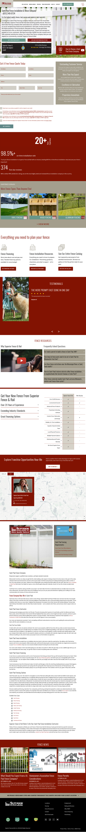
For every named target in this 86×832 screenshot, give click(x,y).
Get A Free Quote (68, 4)
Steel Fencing (16, 703)
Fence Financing (69, 811)
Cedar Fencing (16, 708)
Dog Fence (15, 718)
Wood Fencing (45, 217)
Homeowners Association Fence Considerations (41, 777)
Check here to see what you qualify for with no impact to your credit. (17, 108)
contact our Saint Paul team (42, 732)
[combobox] (27, 88)
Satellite (4, 474)
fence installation (17, 644)
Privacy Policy (48, 120)
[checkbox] (1, 108)
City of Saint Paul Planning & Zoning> (64, 554)
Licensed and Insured (54, 402)
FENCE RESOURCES (46, 4)
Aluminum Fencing (73, 217)
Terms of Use (71, 828)
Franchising (67, 814)
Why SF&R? (67, 809)
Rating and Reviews (69, 806)
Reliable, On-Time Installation (53, 422)
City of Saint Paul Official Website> (63, 548)
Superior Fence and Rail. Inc (11, 828)
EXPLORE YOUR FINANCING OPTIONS (39, 40)
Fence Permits (63, 775)
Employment (68, 803)
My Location (25, 4)
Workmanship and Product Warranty (53, 440)
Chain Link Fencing (17, 705)
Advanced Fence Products (53, 406)
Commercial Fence (17, 720)
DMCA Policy (78, 828)
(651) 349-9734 (9, 13)
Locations (47, 803)
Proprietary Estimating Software (54, 411)
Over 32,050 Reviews (55, 399)
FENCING (39, 4)
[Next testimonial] (59, 331)
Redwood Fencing (17, 710)
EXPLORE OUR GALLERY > (66, 268)
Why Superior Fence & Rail (11, 346)
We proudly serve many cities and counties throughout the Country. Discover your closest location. (43, 795)
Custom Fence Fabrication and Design (53, 417)
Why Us (53, 4)
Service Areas (32, 4)
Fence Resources (49, 809)
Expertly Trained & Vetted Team (54, 427)
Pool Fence (16, 715)
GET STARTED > (6, 126)
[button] (43, 499)
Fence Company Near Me (17, 595)
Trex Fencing (16, 713)
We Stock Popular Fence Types (54, 447)
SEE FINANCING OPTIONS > (8, 268)
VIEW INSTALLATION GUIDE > (37, 268)
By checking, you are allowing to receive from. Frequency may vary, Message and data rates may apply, (28, 117)
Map (11, 474)
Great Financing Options (10, 416)
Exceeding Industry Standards (13, 410)
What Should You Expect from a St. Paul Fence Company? (14, 777)
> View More (43, 224)
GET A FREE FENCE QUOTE (13, 40)
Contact (58, 4)
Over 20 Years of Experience (12, 405)
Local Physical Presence (54, 432)
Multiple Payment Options (53, 435)
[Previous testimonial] (52, 331)
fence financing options (44, 657)
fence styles (65, 690)
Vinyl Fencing (17, 217)
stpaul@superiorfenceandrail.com (21, 503)
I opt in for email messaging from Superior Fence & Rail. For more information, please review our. (27, 120)
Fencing (47, 806)
